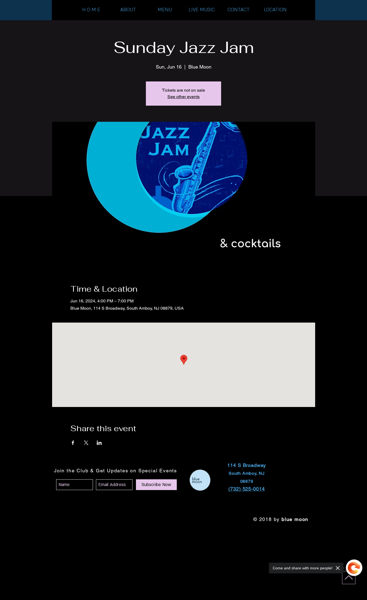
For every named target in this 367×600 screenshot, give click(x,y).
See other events (183, 96)
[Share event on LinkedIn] (99, 443)
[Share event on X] (86, 443)
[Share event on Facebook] (72, 443)
